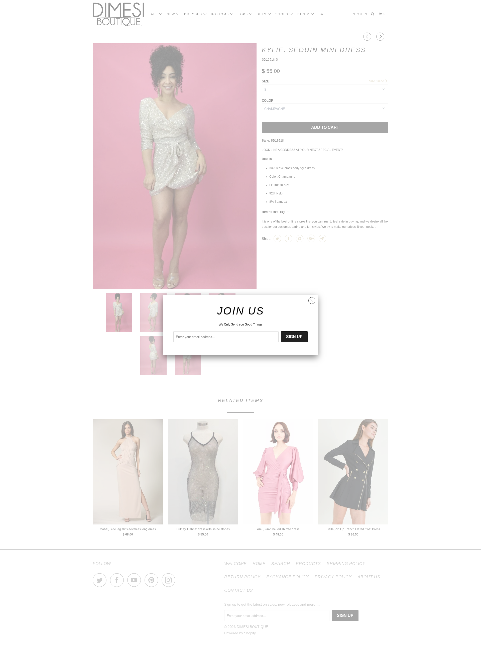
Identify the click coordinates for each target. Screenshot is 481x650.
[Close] (311, 299)
